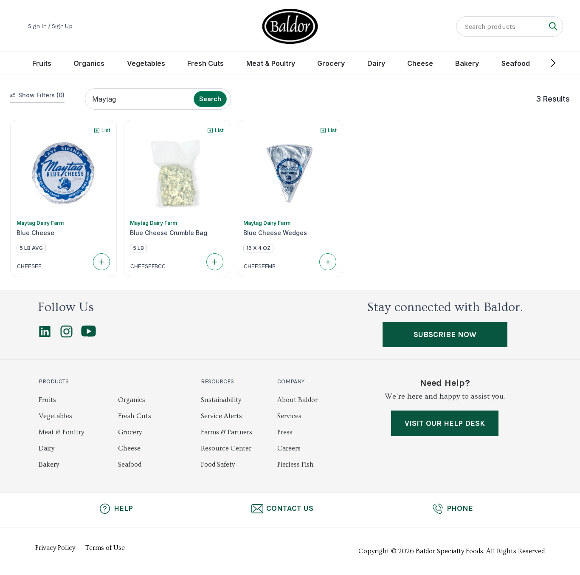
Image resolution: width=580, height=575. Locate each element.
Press (285, 432)
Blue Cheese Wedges (275, 232)
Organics (88, 63)
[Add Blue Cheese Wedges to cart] (327, 261)
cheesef (29, 266)
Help (123, 508)
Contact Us (289, 508)
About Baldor (297, 400)
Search (210, 98)
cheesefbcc (148, 266)
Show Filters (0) (41, 95)
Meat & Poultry (270, 63)
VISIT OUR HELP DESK (445, 423)
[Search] (553, 26)
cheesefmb (260, 266)
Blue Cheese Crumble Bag (168, 232)
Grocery (331, 63)
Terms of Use (105, 548)
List (105, 130)
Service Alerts (221, 416)
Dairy (376, 63)
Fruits (41, 63)
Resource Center (226, 448)
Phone (460, 508)
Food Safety (218, 464)
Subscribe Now (445, 334)
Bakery (467, 63)
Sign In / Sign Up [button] (50, 26)
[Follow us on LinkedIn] (44, 335)
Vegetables (146, 63)
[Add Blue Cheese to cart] (101, 261)
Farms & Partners (226, 432)
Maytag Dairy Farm (40, 223)
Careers (289, 448)
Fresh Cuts (205, 63)
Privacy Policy (55, 548)
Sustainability (221, 400)
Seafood (515, 63)
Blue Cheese (35, 232)
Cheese (420, 63)
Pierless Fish (295, 464)
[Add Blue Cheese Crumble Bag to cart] (214, 261)
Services (289, 416)
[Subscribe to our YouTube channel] (88, 334)
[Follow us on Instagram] (66, 335)
